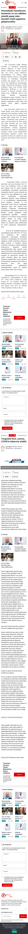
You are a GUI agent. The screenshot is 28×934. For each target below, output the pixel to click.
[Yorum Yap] (12, 56)
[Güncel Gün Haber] (11, 2)
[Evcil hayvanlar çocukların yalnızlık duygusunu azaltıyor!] (21, 154)
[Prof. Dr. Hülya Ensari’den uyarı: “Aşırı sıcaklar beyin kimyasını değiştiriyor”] (7, 171)
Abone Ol (19, 317)
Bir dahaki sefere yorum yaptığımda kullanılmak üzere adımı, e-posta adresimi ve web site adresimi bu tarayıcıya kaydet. (14, 422)
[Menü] (2, 2)
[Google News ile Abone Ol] (6, 52)
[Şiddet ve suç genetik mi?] (20, 357)
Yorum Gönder (7, 428)
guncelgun (9, 27)
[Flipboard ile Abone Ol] (16, 52)
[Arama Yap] (25, 2)
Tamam (14, 931)
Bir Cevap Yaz (7, 387)
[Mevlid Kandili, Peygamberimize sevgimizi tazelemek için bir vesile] (7, 154)
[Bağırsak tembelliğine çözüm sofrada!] (20, 373)
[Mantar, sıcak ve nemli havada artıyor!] (7, 373)
